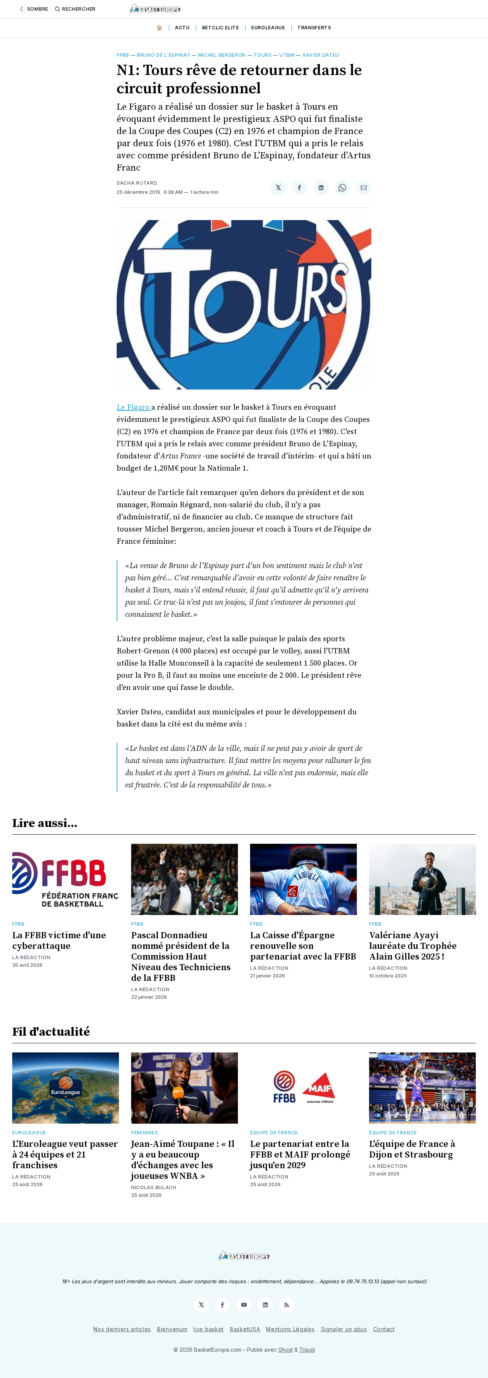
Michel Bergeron (222, 55)
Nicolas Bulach (154, 1187)
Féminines (144, 1132)
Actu (182, 27)
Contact (384, 1329)
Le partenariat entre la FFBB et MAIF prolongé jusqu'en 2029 (300, 1154)
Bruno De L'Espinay (164, 55)
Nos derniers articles (122, 1329)
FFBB (123, 55)
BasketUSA (245, 1329)
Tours (263, 55)
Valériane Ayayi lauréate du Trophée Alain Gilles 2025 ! (413, 946)
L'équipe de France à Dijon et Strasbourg (412, 1149)
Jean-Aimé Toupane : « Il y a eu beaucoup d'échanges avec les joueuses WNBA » (182, 1160)
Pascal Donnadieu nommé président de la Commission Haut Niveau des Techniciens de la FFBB (181, 957)
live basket (208, 1329)
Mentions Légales (290, 1329)
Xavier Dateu (320, 55)
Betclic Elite (220, 27)
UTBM (287, 55)
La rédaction (31, 957)
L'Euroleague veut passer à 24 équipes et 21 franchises (65, 1154)
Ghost (285, 1349)
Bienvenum (172, 1329)
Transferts (314, 27)
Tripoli (307, 1349)
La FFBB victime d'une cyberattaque (59, 941)
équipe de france (274, 1132)
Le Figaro (134, 407)
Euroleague (268, 27)
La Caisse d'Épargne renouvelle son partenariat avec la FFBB (303, 946)
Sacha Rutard (137, 183)
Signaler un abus (344, 1329)
